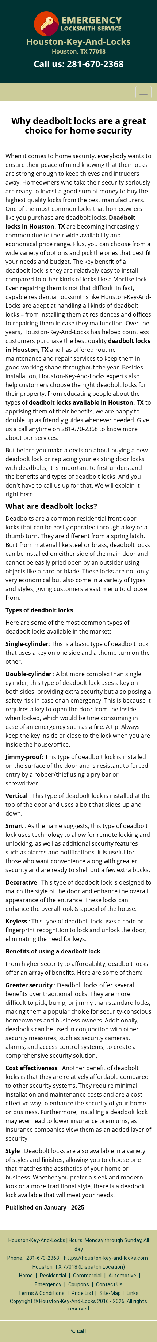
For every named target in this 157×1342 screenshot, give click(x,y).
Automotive (122, 1276)
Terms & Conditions (41, 1293)
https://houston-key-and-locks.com (106, 1258)
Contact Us (109, 1284)
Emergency (48, 1284)
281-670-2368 (95, 64)
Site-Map (110, 1293)
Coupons (78, 1284)
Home (26, 1276)
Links (133, 1293)
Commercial (87, 1276)
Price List (82, 1293)
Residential (53, 1276)
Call (80, 1331)
